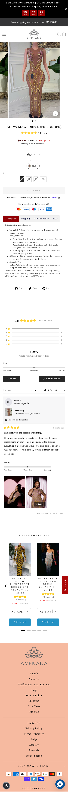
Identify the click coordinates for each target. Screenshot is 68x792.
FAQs (34, 739)
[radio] (33, 166)
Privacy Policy (34, 728)
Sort (35, 390)
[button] (34, 133)
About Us (34, 678)
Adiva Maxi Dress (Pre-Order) (27, 413)
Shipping (24, 144)
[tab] (11, 218)
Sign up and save (33, 766)
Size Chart (34, 706)
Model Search (34, 755)
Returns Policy (34, 695)
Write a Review (55, 379)
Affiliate (34, 744)
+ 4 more (39, 504)
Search (34, 673)
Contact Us (34, 723)
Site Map (34, 711)
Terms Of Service (34, 733)
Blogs (34, 689)
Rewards (34, 750)
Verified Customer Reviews (34, 684)
